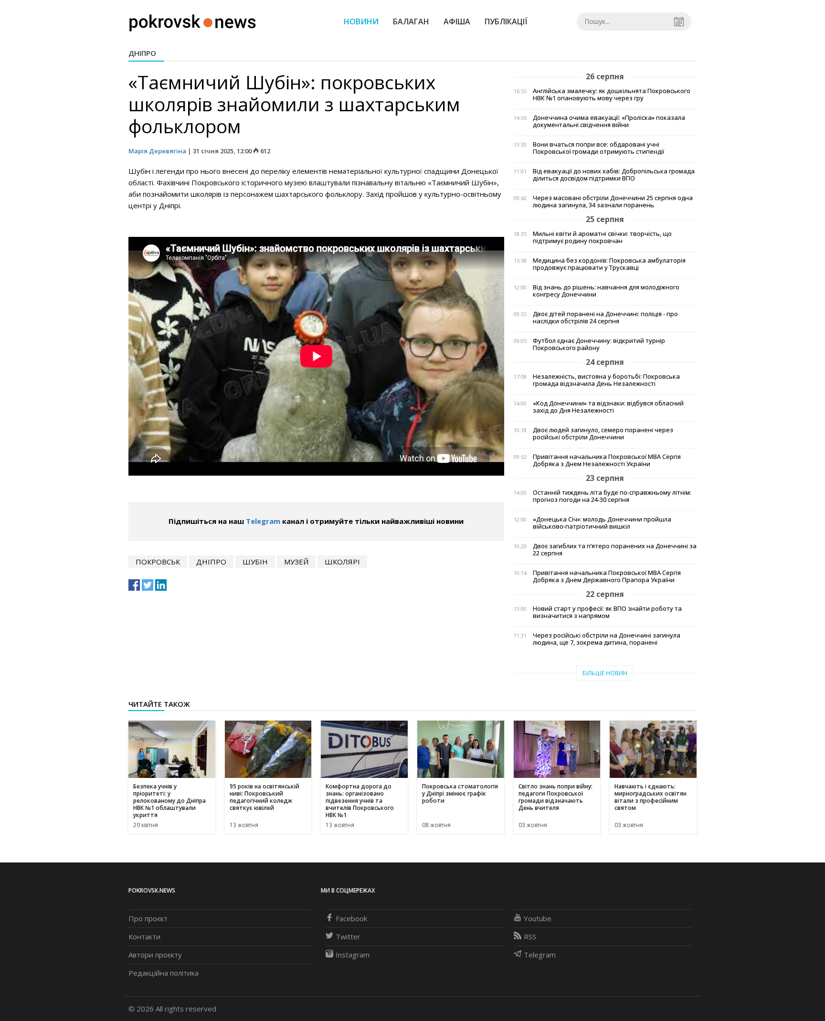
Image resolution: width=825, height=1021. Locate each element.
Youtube (537, 918)
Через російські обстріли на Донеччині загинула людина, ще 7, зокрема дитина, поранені (606, 639)
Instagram (353, 954)
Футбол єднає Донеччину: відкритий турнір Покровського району (599, 344)
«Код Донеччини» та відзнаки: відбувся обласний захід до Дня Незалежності (608, 407)
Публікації (506, 21)
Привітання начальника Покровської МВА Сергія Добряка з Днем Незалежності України (607, 460)
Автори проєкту (155, 954)
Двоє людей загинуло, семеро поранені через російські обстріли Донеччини (603, 433)
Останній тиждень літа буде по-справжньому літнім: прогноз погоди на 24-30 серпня (612, 496)
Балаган (411, 21)
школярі (342, 561)
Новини (361, 21)
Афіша (457, 21)
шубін (255, 561)
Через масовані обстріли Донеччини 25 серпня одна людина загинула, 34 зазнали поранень (613, 201)
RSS (530, 936)
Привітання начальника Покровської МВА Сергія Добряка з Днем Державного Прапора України (607, 576)
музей (296, 561)
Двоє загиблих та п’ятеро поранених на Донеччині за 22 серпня (615, 549)
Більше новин (604, 673)
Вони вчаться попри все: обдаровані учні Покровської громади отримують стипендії (598, 148)
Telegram (263, 521)
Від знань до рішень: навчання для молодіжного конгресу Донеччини (606, 291)
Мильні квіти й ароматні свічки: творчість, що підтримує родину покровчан (602, 237)
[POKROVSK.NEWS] (192, 20)
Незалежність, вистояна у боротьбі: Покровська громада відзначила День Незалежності (606, 380)
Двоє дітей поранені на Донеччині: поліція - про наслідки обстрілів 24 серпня (605, 317)
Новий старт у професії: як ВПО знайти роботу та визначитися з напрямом (607, 612)
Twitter (348, 936)
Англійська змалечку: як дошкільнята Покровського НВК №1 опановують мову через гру (611, 94)
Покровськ (158, 561)
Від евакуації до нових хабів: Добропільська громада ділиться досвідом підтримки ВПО (614, 175)
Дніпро (142, 53)
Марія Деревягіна (157, 151)
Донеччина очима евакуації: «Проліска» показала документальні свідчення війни (609, 121)
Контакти (144, 936)
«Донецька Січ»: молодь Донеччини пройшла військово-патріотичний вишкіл (602, 523)
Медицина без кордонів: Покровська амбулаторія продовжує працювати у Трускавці (609, 264)
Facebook (351, 918)
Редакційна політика (163, 973)
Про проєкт (148, 918)
